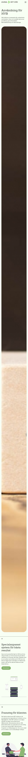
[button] (25, 2)
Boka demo (6, 668)
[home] (9, 2)
